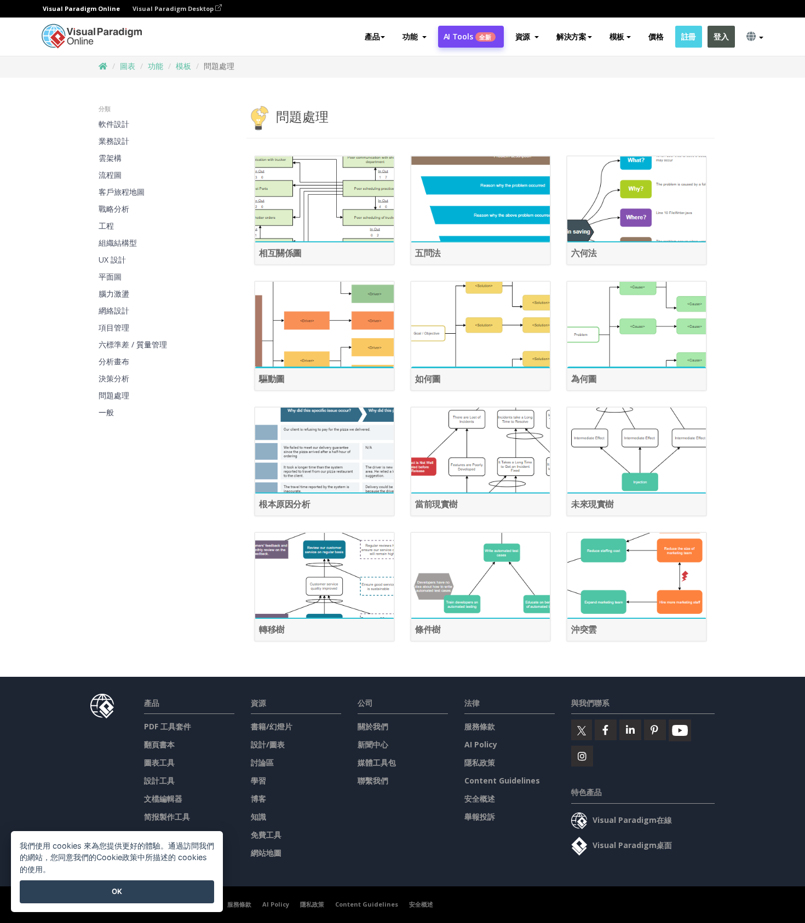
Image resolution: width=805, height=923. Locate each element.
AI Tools (468, 36)
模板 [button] (617, 36)
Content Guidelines (502, 780)
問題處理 (114, 395)
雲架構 (110, 158)
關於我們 (373, 726)
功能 (155, 66)
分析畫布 (114, 361)
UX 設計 (112, 259)
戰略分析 (114, 209)
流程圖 (110, 175)
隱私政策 (479, 762)
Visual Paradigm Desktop (174, 8)
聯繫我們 (373, 780)
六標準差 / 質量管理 (133, 344)
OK (117, 891)
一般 (106, 412)
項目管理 (114, 327)
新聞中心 (373, 744)
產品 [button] (372, 36)
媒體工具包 (377, 762)
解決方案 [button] (571, 36)
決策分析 (114, 378)
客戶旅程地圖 (122, 192)
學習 (258, 780)
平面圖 (110, 276)
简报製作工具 (167, 816)
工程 (106, 225)
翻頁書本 (159, 744)
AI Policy (480, 744)
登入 (721, 36)
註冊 (688, 36)
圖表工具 (159, 762)
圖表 (127, 66)
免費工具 (266, 834)
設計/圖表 (268, 744)
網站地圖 (266, 852)
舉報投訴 (479, 816)
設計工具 (159, 780)
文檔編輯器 (163, 798)
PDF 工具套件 (167, 726)
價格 (655, 36)
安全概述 (479, 798)
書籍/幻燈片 (271, 726)
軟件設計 (114, 124)
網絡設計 (114, 310)
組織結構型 (118, 242)
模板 (183, 66)
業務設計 (114, 141)
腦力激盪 (114, 293)
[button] (414, 37)
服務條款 (479, 726)
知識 (258, 816)
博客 (258, 798)
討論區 (262, 762)
